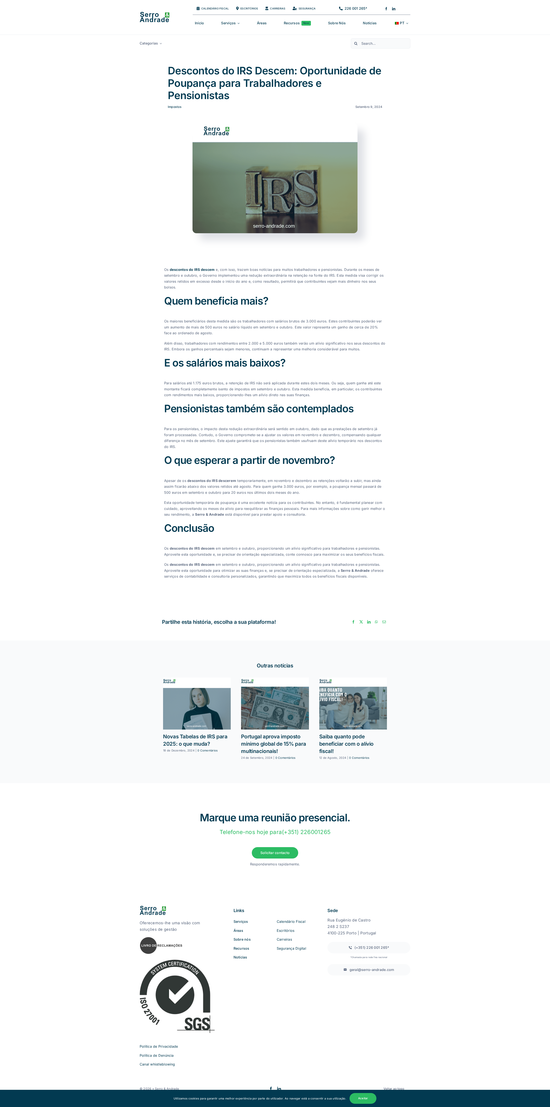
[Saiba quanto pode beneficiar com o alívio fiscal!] (353, 704)
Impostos (175, 107)
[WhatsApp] (376, 622)
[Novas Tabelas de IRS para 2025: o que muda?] (197, 704)
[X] (361, 622)
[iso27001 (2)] (177, 960)
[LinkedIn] (369, 622)
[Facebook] (353, 622)
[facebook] (386, 8)
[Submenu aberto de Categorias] (160, 43)
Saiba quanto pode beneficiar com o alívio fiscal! (346, 743)
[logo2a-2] (158, 13)
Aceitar (363, 1098)
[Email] (384, 622)
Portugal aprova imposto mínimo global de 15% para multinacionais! (273, 743)
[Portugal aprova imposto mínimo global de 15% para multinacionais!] (275, 704)
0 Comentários (207, 750)
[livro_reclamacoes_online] (161, 938)
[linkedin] (393, 8)
